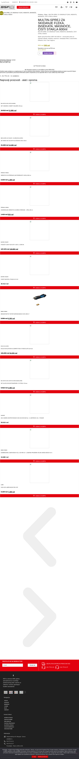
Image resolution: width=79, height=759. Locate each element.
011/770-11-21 (6, 2)
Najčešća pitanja (9, 725)
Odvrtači (3, 415)
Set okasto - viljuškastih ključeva (15, 138)
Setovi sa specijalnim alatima (15, 380)
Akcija (6, 700)
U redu (34, 756)
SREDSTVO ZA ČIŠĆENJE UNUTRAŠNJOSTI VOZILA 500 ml (16, 175)
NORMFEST (7, 61)
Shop (45, 14)
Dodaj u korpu (48, 53)
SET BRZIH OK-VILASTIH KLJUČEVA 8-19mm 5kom (14, 140)
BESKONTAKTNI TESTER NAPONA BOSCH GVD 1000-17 (15, 314)
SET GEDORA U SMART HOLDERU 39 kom (11, 106)
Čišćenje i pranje (11, 60)
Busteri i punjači (4, 242)
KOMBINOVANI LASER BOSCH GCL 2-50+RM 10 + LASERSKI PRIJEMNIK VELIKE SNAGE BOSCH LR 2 (26, 452)
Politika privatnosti (9, 723)
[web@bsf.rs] (11, 2)
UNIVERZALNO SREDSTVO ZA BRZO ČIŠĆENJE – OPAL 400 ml (17, 210)
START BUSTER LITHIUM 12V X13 (9, 279)
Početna (40, 14)
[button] (76, 7)
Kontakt (6, 709)
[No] (76, 753)
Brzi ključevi (4, 138)
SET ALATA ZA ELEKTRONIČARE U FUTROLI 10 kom (14, 383)
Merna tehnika (4, 311)
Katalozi (6, 702)
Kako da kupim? (8, 719)
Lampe (2, 484)
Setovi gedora (12, 103)
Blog (5, 708)
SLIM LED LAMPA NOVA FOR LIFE (9, 487)
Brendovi (6, 704)
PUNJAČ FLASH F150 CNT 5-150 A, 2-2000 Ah (12, 244)
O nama (6, 706)
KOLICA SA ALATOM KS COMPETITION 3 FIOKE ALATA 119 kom (17, 348)
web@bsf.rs (15, 2)
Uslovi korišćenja (9, 727)
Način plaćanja (8, 717)
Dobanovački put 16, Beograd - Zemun (29, 2)
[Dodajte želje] (55, 53)
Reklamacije (7, 721)
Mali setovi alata (4, 103)
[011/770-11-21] (2, 2)
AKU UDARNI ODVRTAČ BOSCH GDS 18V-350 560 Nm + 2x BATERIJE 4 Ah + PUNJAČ (22, 418)
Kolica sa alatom (4, 346)
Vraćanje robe (8, 728)
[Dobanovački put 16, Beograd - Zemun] (19, 2)
